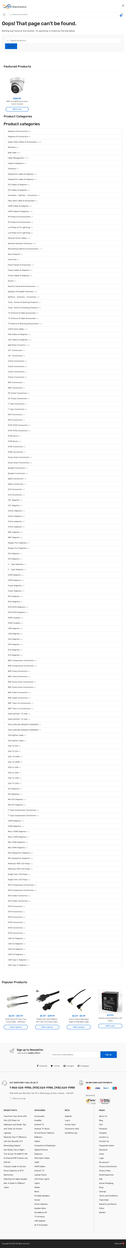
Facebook (43, 1066)
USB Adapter (39, 1221)
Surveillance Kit (40, 1212)
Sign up (108, 1055)
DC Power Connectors (17, 393)
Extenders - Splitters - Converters (22, 195)
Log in (67, 1120)
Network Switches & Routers (20, 243)
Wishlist (102, 1212)
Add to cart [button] (17, 109)
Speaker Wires (40, 1208)
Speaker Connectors (16, 468)
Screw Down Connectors (18, 457)
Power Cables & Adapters (19, 270)
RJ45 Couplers (14, 618)
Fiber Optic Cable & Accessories (21, 201)
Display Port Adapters (17, 543)
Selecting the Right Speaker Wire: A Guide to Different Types (15, 1183)
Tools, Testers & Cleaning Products (23, 302)
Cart (101, 1124)
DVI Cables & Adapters (17, 185)
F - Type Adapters (15, 564)
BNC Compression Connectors (21, 660)
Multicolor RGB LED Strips (19, 863)
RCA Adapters (14, 596)
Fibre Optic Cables (42, 1158)
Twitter (57, 1066)
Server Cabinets (41, 1204)
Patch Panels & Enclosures (19, 265)
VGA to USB (13, 767)
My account (104, 1162)
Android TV (39, 1124)
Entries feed (70, 1124)
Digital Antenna (41, 1150)
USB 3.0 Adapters (15, 949)
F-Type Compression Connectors (22, 810)
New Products (14, 254)
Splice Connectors (15, 479)
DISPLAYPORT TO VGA (17, 714)
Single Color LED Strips (17, 874)
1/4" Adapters (14, 500)
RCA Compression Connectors (21, 885)
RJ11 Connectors (15, 906)
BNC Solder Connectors (18, 692)
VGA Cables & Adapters (18, 334)
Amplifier (38, 1120)
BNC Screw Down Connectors (20, 682)
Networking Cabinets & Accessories (23, 249)
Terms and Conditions (108, 1196)
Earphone (38, 1154)
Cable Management (16, 158)
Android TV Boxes (42, 1129)
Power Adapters (15, 586)
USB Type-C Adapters (17, 960)
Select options (16, 1027)
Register (68, 1116)
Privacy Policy (105, 1171)
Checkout (103, 1129)
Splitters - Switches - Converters (22, 297)
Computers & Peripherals (44, 1145)
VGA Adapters (14, 639)
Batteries (12, 147)
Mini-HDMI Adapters (16, 842)
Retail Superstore (106, 1175)
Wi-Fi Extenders (41, 1225)
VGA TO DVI (13, 746)
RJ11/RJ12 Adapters (16, 607)
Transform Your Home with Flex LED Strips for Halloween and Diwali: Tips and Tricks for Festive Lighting (15, 1124)
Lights (37, 1183)
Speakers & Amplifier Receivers (21, 291)
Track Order (104, 1200)
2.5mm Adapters (15, 511)
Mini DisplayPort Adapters (19, 853)
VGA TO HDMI (14, 757)
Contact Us (104, 1141)
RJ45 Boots (13, 436)
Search (11, 46)
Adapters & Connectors (18, 131)
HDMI (36, 1162)
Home (101, 1154)
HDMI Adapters (14, 575)
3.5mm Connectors (16, 372)
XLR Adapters (14, 650)
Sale (100, 1179)
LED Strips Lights (41, 1179)
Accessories (39, 1116)
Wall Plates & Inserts (16, 345)
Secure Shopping (106, 1183)
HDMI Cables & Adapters (18, 206)
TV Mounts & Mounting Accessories (23, 324)
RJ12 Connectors (15, 917)
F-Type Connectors (16, 404)
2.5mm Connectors (16, 361)
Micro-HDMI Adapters (17, 831)
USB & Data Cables (16, 329)
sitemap (102, 1191)
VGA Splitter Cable (16, 735)
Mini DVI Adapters (15, 799)
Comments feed (72, 1129)
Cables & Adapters (16, 163)
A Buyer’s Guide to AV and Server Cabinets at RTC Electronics (15, 1170)
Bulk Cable (12, 153)
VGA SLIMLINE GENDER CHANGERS (23, 724)
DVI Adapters (13, 553)
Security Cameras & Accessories (21, 286)
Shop (101, 1187)
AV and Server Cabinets (44, 1133)
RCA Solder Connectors (18, 896)
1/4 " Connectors (15, 350)
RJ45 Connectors (15, 447)
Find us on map (18, 1098)
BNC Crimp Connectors (18, 671)
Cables (37, 1141)
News (36, 1191)
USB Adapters (14, 628)
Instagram (84, 1066)
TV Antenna (39, 1217)
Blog (101, 1120)
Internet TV (39, 1171)
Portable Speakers (42, 1196)
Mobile (37, 1187)
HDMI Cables (39, 1166)
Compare (103, 1133)
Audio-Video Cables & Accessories (22, 142)
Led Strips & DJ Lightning (19, 227)
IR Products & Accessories (19, 217)
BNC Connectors (15, 382)
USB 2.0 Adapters (15, 938)
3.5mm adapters (15, 521)
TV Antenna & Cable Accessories (22, 313)
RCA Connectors (15, 414)
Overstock (12, 259)
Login (101, 1158)
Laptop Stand (40, 1175)
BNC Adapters (14, 532)
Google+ (70, 1066)
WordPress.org (71, 1133)
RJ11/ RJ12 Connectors (18, 425)
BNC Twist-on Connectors (19, 703)
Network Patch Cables (17, 238)
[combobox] (63, 14)
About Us (103, 1116)
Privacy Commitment (108, 1166)
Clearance (12, 169)
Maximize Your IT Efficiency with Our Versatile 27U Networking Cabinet (15, 1141)
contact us (103, 1137)
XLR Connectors (15, 489)
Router (11, 281)
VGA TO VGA (13, 778)
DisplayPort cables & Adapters (21, 174)
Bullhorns (38, 1137)
